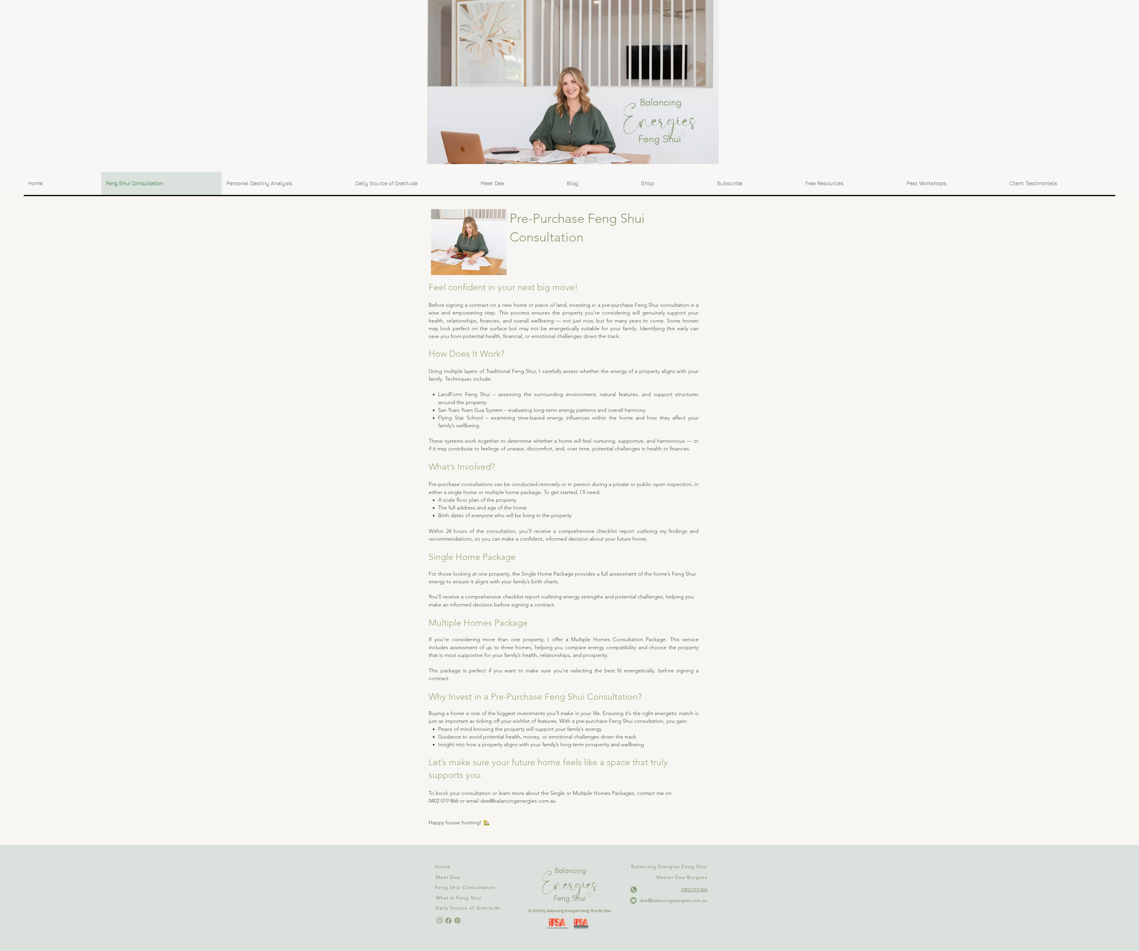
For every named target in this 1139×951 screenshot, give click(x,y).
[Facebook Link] (448, 920)
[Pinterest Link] (457, 920)
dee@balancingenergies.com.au (518, 801)
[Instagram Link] (439, 920)
